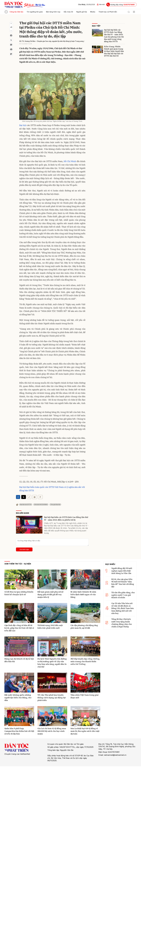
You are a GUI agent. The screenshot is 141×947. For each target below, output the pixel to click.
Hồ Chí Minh (70, 161)
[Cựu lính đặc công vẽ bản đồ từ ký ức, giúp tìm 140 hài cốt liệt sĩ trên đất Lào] (19, 613)
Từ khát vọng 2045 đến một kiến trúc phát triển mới (50, 626)
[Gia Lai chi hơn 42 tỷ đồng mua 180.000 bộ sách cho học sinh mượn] (52, 716)
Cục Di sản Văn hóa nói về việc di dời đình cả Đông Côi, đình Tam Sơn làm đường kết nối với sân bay (122, 608)
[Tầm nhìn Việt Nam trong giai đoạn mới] (85, 683)
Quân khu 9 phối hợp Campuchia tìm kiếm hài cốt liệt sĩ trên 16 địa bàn (19, 731)
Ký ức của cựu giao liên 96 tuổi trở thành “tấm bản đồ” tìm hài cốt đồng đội (122, 583)
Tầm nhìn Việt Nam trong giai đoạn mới (84, 696)
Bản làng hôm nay (53, 12)
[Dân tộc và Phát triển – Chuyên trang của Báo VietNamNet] (13, 4)
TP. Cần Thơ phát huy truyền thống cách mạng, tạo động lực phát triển (51, 697)
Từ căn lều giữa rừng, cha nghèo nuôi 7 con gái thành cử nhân (123, 595)
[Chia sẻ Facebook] (11, 35)
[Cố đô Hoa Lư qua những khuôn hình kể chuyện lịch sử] (19, 579)
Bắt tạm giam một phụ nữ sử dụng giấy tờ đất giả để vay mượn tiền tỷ (50, 594)
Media (92, 12)
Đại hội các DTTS (25, 504)
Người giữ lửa (81, 12)
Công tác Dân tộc (16, 12)
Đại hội (22, 125)
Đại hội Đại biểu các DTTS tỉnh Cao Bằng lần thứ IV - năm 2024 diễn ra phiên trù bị (66, 518)
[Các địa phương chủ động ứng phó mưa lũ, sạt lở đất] (85, 613)
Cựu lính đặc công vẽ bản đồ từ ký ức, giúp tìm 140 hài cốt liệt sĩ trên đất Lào (19, 628)
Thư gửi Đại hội (55, 504)
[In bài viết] (11, 49)
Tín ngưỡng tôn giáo (35, 12)
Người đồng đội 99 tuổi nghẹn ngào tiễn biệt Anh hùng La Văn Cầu (121, 570)
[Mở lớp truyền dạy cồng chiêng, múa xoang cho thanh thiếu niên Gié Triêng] (85, 646)
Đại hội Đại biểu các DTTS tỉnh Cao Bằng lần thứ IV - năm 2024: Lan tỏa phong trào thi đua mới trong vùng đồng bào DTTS (114, 36)
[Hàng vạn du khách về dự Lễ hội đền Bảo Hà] (19, 646)
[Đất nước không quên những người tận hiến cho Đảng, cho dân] (19, 683)
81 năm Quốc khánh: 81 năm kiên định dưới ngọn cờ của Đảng (83, 594)
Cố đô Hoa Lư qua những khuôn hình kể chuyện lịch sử (18, 593)
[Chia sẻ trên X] (11, 40)
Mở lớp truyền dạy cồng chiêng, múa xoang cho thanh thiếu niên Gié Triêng (85, 661)
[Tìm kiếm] (129, 12)
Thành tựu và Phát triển (107, 12)
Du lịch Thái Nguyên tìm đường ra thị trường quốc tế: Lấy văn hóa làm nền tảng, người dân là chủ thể (52, 663)
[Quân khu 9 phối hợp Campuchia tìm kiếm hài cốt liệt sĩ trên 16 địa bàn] (19, 716)
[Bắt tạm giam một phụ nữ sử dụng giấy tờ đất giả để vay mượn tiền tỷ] (52, 579)
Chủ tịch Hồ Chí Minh (40, 504)
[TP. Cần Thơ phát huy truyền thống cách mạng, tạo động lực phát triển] (52, 683)
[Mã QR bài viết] (11, 54)
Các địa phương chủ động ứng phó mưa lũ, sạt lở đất (84, 626)
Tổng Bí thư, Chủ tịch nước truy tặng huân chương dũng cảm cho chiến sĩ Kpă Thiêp (121, 623)
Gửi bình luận (24, 549)
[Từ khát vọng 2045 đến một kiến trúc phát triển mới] (52, 613)
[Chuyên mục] (134, 12)
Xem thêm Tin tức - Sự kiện (17, 564)
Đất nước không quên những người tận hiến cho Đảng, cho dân (17, 697)
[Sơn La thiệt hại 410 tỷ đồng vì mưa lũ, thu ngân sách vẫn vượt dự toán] (85, 716)
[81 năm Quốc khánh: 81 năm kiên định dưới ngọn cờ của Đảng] (85, 579)
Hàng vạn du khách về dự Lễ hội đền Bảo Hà (19, 660)
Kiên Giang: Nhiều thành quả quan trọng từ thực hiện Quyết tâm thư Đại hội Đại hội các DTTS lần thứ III (114, 51)
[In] (34, 497)
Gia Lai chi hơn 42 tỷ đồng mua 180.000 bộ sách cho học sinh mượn (51, 731)
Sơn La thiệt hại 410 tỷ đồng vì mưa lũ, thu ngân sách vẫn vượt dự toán (84, 731)
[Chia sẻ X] (23, 497)
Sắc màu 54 (68, 12)
